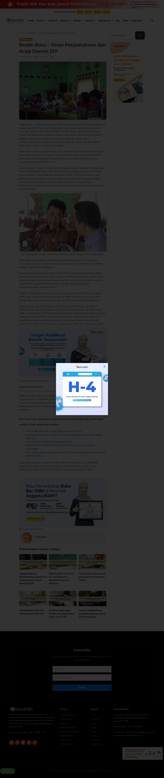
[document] (82, 389)
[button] (104, 367)
